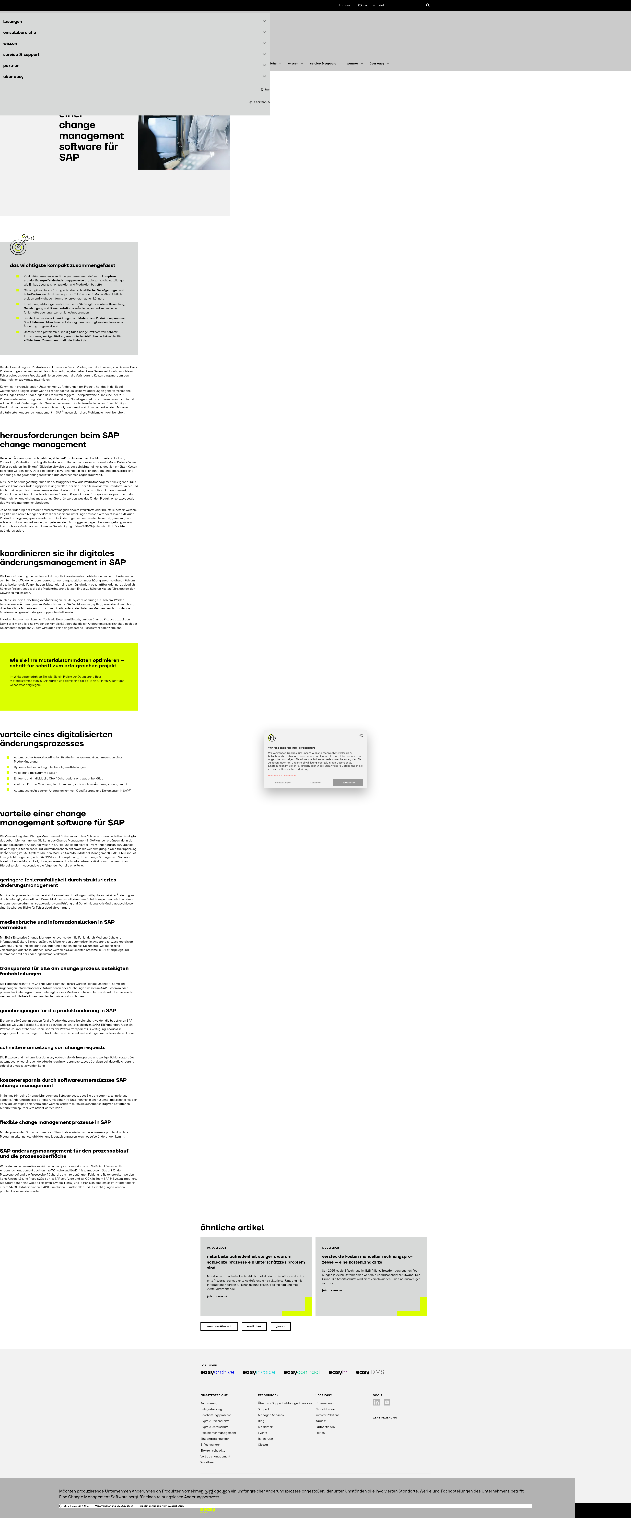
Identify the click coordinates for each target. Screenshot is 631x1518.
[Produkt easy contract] (302, 1372)
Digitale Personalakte (215, 1421)
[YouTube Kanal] (387, 1402)
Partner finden (325, 1427)
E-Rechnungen (210, 1444)
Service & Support (323, 63)
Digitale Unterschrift (214, 1427)
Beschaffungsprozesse (215, 1415)
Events (262, 1433)
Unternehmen (325, 1403)
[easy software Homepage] (207, 1510)
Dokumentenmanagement (218, 1433)
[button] (135, 21)
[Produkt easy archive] (217, 1372)
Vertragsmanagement (215, 1456)
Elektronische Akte (212, 1450)
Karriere (344, 5)
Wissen (293, 63)
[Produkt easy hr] (338, 1372)
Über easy (377, 63)
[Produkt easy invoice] (259, 1372)
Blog (261, 1421)
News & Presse (325, 1409)
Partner (352, 63)
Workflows (207, 1462)
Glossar (281, 1326)
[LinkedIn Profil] (376, 1402)
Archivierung (208, 1403)
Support (263, 1409)
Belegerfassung (211, 1409)
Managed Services (271, 1415)
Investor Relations (327, 1415)
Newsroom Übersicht (219, 1326)
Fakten (320, 1433)
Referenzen (265, 1439)
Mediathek (254, 1326)
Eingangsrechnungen (215, 1439)
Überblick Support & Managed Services (285, 1403)
